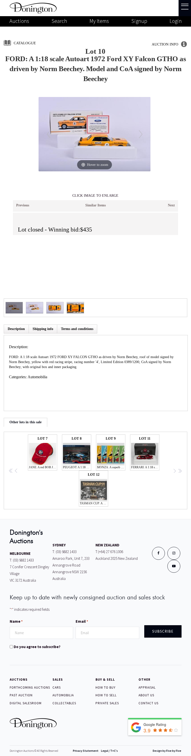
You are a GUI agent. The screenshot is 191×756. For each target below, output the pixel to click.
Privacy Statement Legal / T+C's (95, 751)
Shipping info (43, 329)
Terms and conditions (77, 329)
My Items (99, 20)
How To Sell (106, 695)
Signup (139, 20)
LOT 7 (43, 453)
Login (176, 20)
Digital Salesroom (26, 703)
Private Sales (107, 703)
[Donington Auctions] (33, 7)
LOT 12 (94, 489)
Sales (57, 679)
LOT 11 (145, 453)
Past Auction (21, 695)
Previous (22, 205)
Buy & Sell (105, 679)
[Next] (140, 134)
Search (59, 20)
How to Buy (106, 687)
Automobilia (37, 377)
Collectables (64, 703)
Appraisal (147, 687)
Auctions (19, 20)
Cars (56, 687)
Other (144, 679)
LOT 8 (77, 453)
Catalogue (25, 43)
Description (16, 329)
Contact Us (148, 703)
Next (171, 205)
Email (82, 621)
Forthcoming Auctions (30, 687)
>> (180, 471)
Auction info (165, 44)
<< (11, 471)
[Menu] (185, 8)
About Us (146, 695)
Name (16, 621)
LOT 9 (111, 453)
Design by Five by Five (167, 751)
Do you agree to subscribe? (37, 646)
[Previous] (48, 134)
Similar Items (95, 205)
